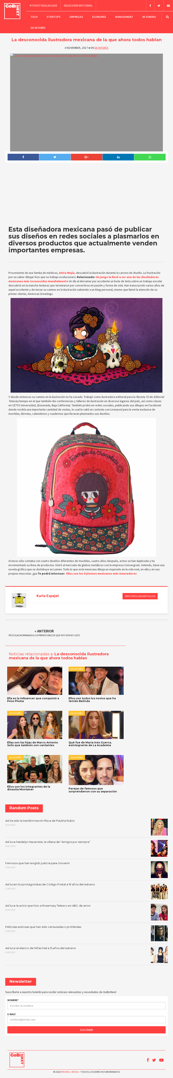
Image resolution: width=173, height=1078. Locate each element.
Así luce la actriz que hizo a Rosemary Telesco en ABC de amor (48, 907)
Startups (54, 17)
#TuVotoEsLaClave (43, 5)
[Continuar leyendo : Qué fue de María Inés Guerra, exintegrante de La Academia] (96, 725)
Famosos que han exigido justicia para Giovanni (37, 865)
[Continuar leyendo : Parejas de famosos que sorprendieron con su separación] (96, 770)
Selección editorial (78, 5)
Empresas (76, 17)
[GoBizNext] (12, 11)
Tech (34, 17)
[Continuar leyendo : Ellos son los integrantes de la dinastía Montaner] (34, 769)
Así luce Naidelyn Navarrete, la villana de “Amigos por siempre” (48, 844)
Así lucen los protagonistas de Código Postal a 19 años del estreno (50, 886)
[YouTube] (168, 5)
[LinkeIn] (118, 157)
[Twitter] (159, 5)
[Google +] (86, 157)
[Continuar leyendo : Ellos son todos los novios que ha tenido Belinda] (96, 681)
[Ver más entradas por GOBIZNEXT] (19, 600)
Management (124, 17)
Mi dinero (149, 17)
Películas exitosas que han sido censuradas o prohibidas (43, 929)
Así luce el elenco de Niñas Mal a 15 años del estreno (40, 950)
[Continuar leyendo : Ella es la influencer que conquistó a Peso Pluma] (34, 681)
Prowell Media (69, 1071)
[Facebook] (150, 5)
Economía (99, 17)
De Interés (38, 28)
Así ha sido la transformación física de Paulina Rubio (40, 822)
